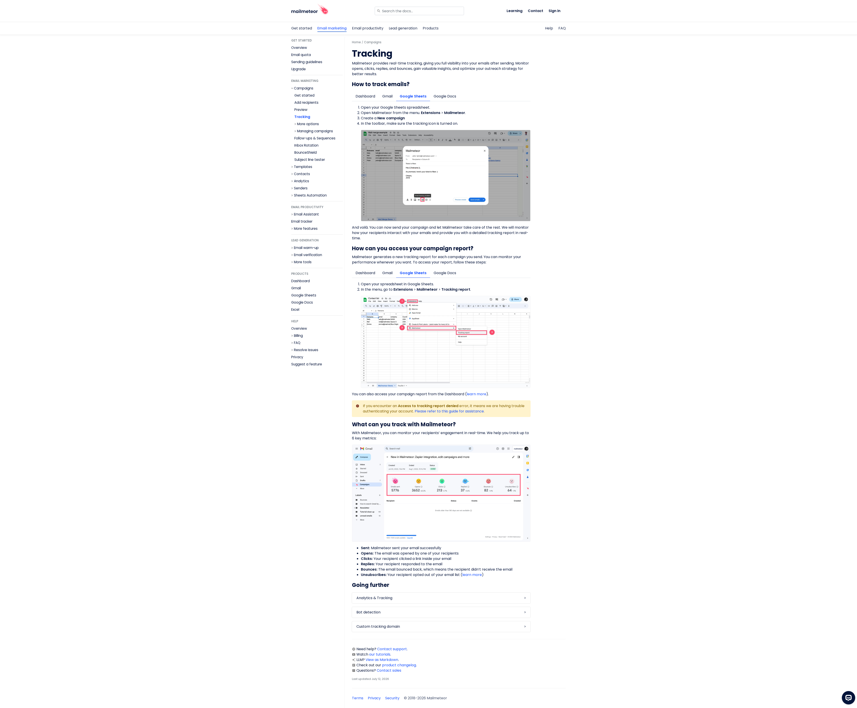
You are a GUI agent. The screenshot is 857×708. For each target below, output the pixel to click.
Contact (535, 10)
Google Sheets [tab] (413, 96)
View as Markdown (382, 659)
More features (306, 228)
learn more (476, 394)
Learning (514, 10)
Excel (295, 309)
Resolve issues (306, 350)
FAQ (562, 28)
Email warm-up (306, 248)
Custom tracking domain (378, 626)
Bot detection (368, 612)
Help (549, 28)
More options (308, 124)
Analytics (301, 181)
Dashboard (300, 281)
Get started (301, 28)
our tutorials (379, 654)
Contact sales (389, 670)
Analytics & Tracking (374, 597)
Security (392, 698)
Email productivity (367, 28)
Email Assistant (306, 214)
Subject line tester (309, 159)
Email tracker (301, 221)
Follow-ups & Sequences (314, 138)
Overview (299, 47)
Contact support (392, 649)
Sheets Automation (310, 195)
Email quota (301, 54)
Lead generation (403, 28)
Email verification (308, 255)
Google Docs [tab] (445, 96)
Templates (303, 167)
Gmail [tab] (387, 96)
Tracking (302, 116)
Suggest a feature (306, 364)
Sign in (554, 10)
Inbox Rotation (306, 145)
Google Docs (302, 302)
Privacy (297, 357)
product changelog (399, 665)
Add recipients (306, 102)
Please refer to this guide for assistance (449, 411)
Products (431, 28)
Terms (357, 698)
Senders (301, 188)
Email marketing (332, 28)
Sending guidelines (306, 62)
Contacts (302, 174)
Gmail (296, 288)
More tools (303, 262)
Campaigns (303, 88)
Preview (300, 109)
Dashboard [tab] (365, 96)
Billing (298, 335)
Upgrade (298, 69)
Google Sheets (303, 295)
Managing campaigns (315, 131)
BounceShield (305, 152)
